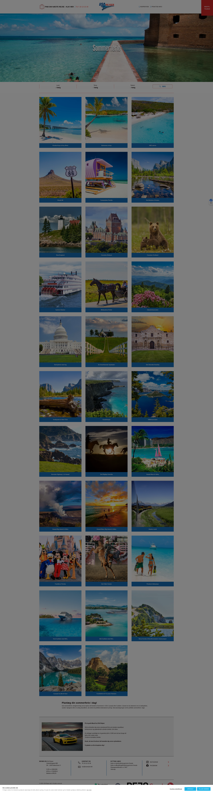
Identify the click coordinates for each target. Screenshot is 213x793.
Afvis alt (190, 789)
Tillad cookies (204, 789)
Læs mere (89, 790)
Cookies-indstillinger (176, 789)
